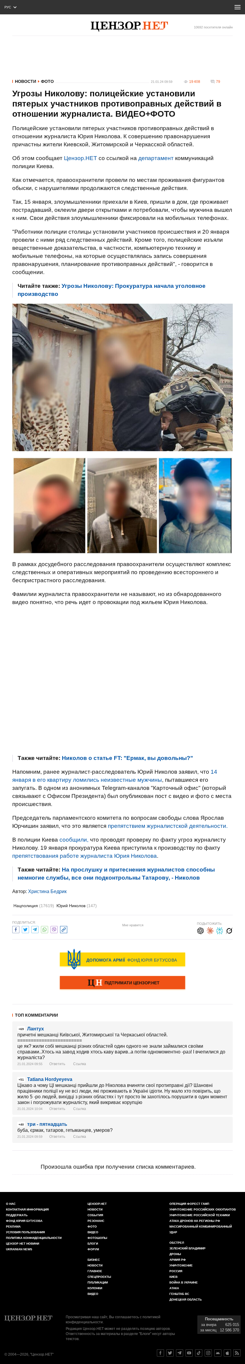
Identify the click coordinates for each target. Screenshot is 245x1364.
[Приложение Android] (217, 1353)
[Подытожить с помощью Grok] (229, 930)
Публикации (98, 1282)
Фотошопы (97, 1238)
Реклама (13, 1226)
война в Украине (183, 1282)
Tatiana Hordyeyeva (49, 1079)
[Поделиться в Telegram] (35, 928)
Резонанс (96, 1220)
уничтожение (181, 1265)
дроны (175, 1254)
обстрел (176, 1242)
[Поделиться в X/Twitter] (25, 928)
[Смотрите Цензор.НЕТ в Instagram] (208, 1353)
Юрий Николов (76, 905)
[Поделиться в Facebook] (15, 928)
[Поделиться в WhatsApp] (44, 928)
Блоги (93, 1243)
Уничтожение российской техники (199, 1215)
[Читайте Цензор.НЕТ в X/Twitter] (170, 1353)
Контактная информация (27, 1209)
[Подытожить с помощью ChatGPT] (200, 930)
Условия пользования (25, 1232)
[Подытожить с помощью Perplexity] (219, 930)
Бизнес (94, 1259)
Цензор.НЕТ (80, 158)
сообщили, (73, 840)
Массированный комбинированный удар (200, 1229)
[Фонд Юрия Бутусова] (122, 959)
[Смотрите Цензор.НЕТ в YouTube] (189, 1353)
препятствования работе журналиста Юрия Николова (84, 856)
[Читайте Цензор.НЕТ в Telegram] (179, 1353)
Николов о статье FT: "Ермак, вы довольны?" (127, 758)
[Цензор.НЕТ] (129, 27)
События (95, 1215)
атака (174, 1288)
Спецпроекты (99, 1276)
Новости (25, 81)
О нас (11, 1203)
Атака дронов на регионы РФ (194, 1220)
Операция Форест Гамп (189, 1203)
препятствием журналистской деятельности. (168, 826)
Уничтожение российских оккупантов (202, 1209)
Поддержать (16, 1215)
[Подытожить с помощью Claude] (210, 930)
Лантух (35, 1028)
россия (175, 1271)
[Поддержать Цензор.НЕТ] (122, 983)
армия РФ (177, 1259)
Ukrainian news (19, 1249)
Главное (95, 1271)
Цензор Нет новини (22, 1243)
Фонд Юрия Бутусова (24, 1220)
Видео (93, 1232)
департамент (156, 158)
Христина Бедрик (47, 891)
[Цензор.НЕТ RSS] (237, 1353)
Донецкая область (185, 1299)
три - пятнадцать (47, 1124)
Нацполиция (33, 905)
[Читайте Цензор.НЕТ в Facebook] (160, 1353)
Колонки (95, 1288)
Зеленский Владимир (187, 1248)
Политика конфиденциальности (34, 1238)
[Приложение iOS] (227, 1353)
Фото (47, 81)
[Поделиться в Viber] (54, 928)
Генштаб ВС (179, 1293)
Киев (173, 1276)
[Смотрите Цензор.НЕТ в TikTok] (198, 1353)
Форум (93, 1249)
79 (218, 81)
